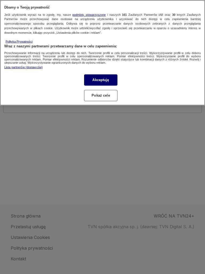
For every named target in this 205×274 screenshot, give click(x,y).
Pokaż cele (101, 95)
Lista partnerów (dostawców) (23, 67)
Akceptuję (100, 80)
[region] (102, 52)
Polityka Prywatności (19, 41)
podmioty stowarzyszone (89, 14)
